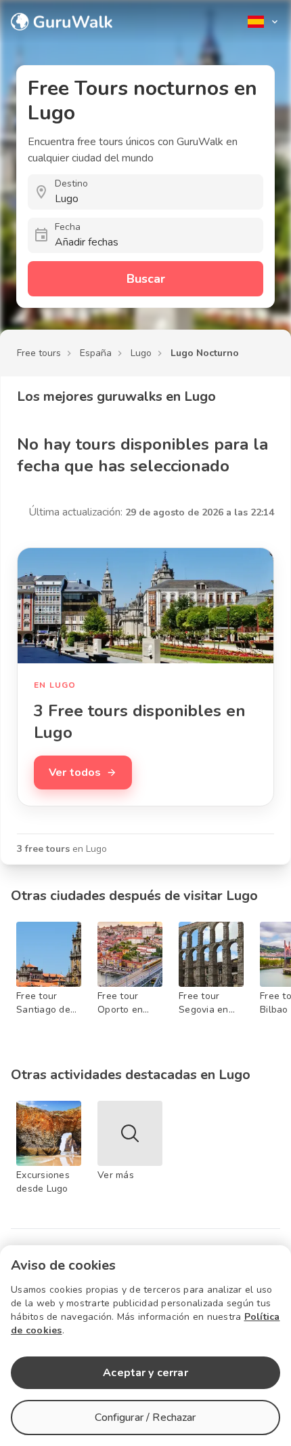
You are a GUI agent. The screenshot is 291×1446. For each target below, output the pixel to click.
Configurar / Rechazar (145, 1417)
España (96, 353)
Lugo (141, 353)
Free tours (39, 353)
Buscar (146, 279)
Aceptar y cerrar (145, 1372)
